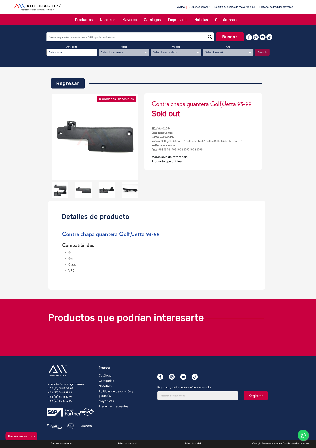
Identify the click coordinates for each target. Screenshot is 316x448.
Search (262, 52)
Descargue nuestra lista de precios (21, 436)
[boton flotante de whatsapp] (303, 435)
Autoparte (71, 46)
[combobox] (130, 36)
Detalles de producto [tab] (95, 216)
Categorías (106, 381)
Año (228, 46)
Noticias (201, 20)
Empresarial (177, 20)
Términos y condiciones (61, 443)
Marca (124, 46)
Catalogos (152, 20)
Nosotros (107, 20)
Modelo (176, 46)
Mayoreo (129, 20)
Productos (84, 20)
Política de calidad (193, 443)
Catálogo (105, 375)
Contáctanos (226, 20)
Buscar (230, 36)
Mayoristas (106, 401)
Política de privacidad (127, 443)
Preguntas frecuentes (113, 406)
